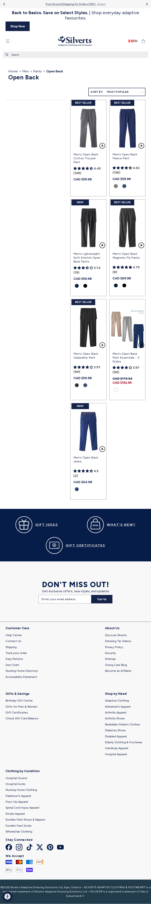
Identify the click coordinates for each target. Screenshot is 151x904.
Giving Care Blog (116, 665)
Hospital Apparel (116, 754)
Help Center (14, 635)
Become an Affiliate (118, 671)
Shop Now (17, 26)
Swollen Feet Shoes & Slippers (25, 819)
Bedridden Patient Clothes (122, 724)
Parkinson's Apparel (18, 796)
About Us (112, 628)
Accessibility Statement (21, 677)
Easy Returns (14, 659)
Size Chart (12, 665)
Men (25, 71)
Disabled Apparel (116, 736)
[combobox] (75, 54)
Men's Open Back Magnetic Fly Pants (126, 255)
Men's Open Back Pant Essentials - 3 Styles (126, 357)
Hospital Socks (15, 784)
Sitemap (110, 659)
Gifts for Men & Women (21, 706)
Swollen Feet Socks (18, 825)
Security (110, 653)
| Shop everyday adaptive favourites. (75, 15)
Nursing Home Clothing (21, 790)
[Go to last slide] (4, 4)
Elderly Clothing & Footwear (123, 742)
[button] (8, 41)
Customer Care (17, 628)
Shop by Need (116, 694)
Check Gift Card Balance (22, 718)
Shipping (11, 647)
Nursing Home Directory (22, 671)
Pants (37, 71)
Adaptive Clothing (117, 700)
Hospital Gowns (16, 778)
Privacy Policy (114, 647)
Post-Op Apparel (17, 802)
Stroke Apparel (15, 813)
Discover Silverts (116, 635)
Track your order (16, 653)
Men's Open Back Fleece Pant (125, 156)
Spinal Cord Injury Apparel (22, 807)
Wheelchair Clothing (19, 831)
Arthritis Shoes (115, 718)
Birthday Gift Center (19, 700)
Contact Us (13, 641)
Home (13, 71)
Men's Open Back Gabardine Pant (85, 355)
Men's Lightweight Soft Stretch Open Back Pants (86, 257)
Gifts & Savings (17, 694)
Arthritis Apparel (115, 712)
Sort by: (97, 92)
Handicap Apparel (116, 748)
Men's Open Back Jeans (85, 459)
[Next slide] (146, 4)
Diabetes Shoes (115, 730)
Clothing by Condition (23, 771)
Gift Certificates (17, 712)
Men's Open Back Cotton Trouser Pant (85, 158)
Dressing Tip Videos (118, 641)
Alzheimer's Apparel (118, 706)
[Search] (7, 54)
